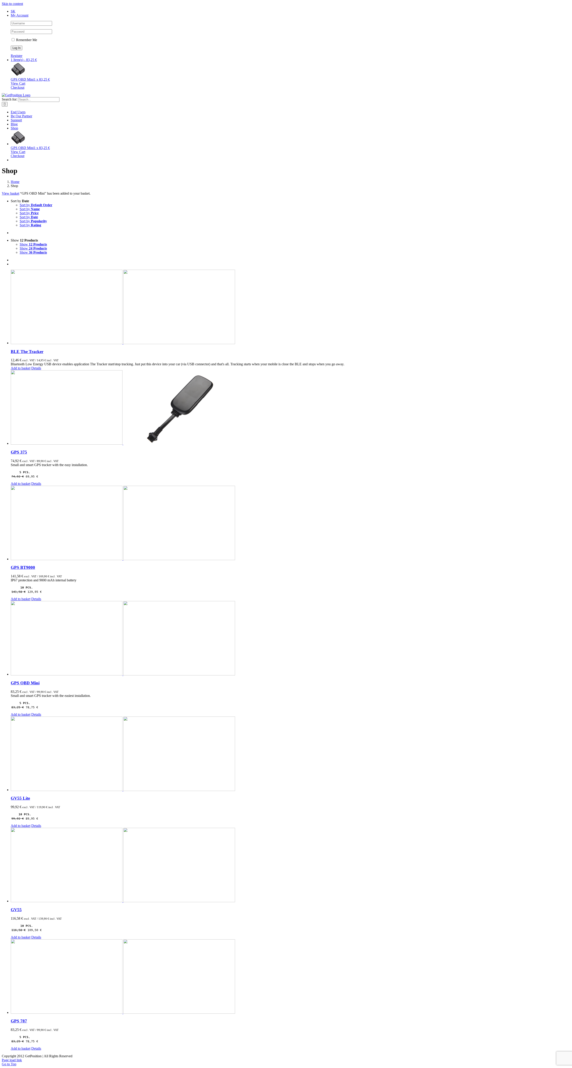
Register (16, 56)
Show (33, 244)
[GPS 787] (290, 977)
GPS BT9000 (23, 567)
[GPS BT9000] (290, 523)
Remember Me (26, 40)
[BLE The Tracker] (290, 307)
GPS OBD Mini (25, 683)
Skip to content (12, 4)
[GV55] (290, 865)
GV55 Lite (20, 798)
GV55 (16, 909)
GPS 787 (19, 1021)
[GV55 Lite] (290, 754)
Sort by (36, 205)
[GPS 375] (290, 408)
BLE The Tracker (27, 351)
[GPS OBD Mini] (290, 638)
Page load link (12, 1060)
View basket (10, 193)
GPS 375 (19, 452)
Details (36, 368)
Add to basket (20, 368)
